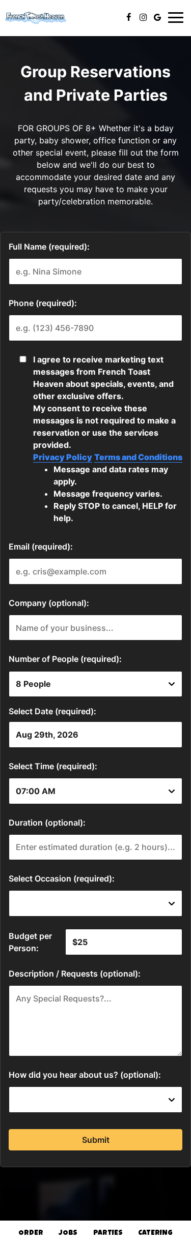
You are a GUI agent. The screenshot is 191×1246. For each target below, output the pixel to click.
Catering (155, 1233)
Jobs (68, 1233)
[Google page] (157, 17)
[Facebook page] (129, 17)
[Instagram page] (143, 17)
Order (30, 1233)
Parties (108, 1233)
